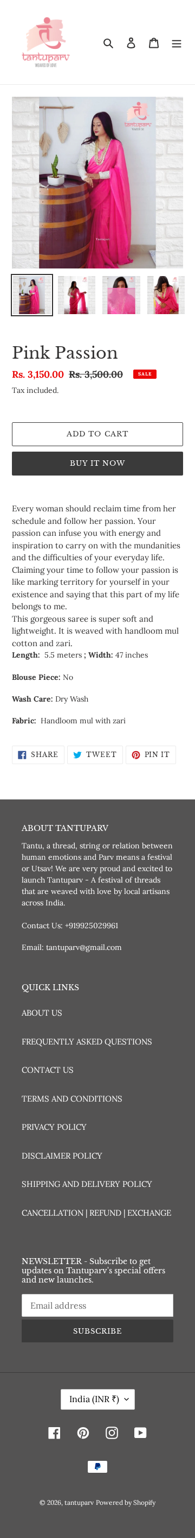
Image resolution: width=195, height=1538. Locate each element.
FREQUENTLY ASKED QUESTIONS (87, 1041)
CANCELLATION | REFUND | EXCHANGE (96, 1213)
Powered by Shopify (125, 1502)
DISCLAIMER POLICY (62, 1156)
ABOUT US (42, 1013)
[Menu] (176, 42)
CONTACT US (48, 1070)
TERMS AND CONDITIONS (72, 1098)
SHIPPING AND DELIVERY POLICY (87, 1184)
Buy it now (97, 463)
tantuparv (79, 1502)
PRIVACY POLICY (54, 1127)
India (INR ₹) (94, 1398)
